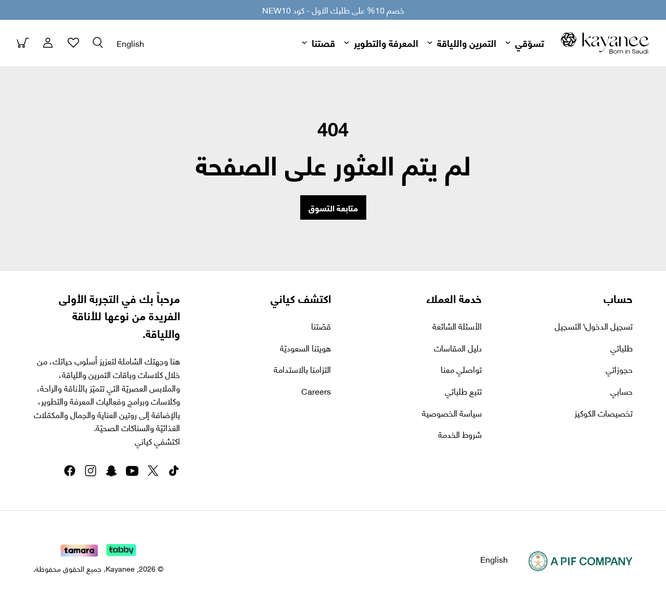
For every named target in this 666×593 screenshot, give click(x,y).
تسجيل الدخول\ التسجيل (594, 326)
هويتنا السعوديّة (305, 348)
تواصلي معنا (461, 369)
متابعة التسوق (333, 207)
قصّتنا (321, 326)
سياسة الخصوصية (452, 413)
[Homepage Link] (605, 43)
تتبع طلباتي (463, 391)
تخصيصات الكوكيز (603, 413)
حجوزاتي (619, 369)
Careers (316, 391)
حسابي (621, 391)
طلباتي (621, 348)
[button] (98, 42)
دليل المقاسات (458, 348)
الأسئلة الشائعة (457, 326)
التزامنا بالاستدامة (302, 369)
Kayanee (120, 568)
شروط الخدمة (460, 434)
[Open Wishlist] (73, 42)
